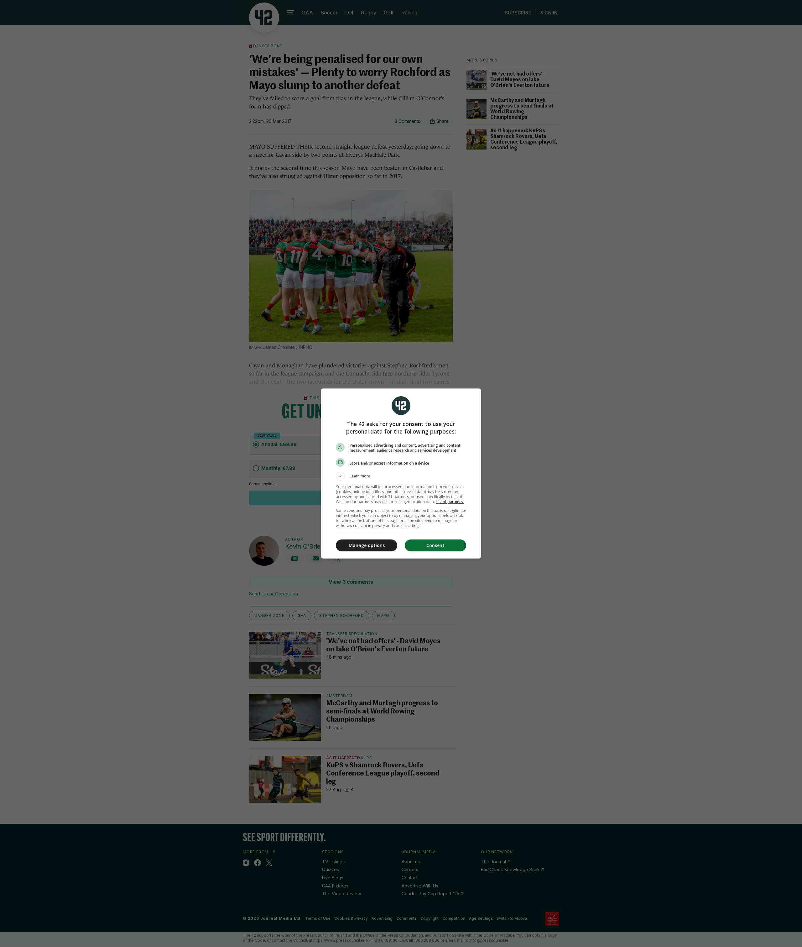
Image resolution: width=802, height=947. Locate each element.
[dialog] (401, 473)
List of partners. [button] (450, 501)
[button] (401, 476)
